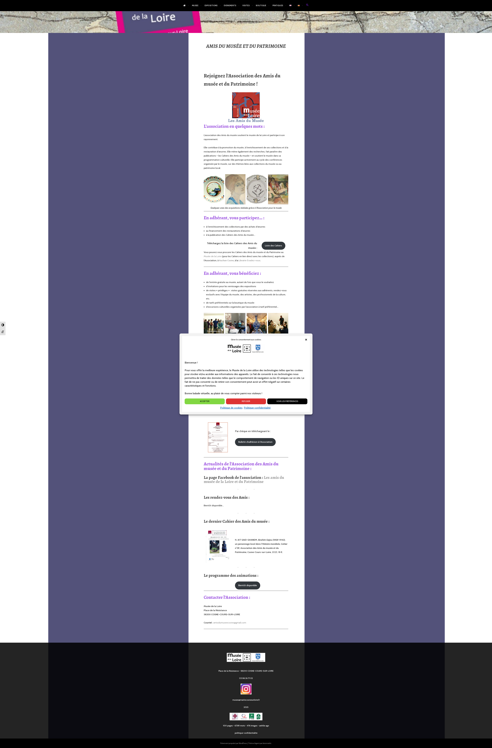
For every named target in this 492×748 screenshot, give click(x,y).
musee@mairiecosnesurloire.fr (246, 700)
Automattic (267, 743)
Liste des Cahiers (273, 245)
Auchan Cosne (226, 260)
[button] (306, 339)
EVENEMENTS (230, 5)
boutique (261, 5)
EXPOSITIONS (211, 5)
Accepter (204, 401)
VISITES (246, 5)
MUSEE (195, 5)
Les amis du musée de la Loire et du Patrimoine (244, 479)
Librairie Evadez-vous (249, 260)
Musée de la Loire (213, 256)
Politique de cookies (231, 407)
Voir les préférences (287, 401)
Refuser (246, 401)
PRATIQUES (278, 5)
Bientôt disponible (247, 585)
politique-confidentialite (246, 733)
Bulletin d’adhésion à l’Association (255, 442)
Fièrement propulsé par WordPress (233, 743)
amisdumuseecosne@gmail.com (229, 622)
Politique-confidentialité (257, 407)
